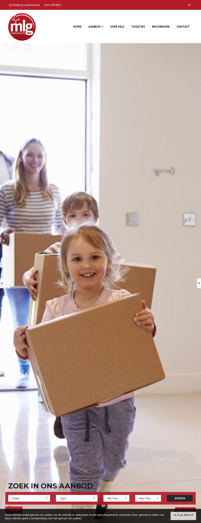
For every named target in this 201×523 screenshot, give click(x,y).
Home (77, 26)
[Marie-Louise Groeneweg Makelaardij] (22, 26)
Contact (183, 26)
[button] (29, 498)
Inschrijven (161, 26)
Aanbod (94, 26)
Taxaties (138, 26)
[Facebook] (189, 4)
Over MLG (117, 26)
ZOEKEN (180, 498)
